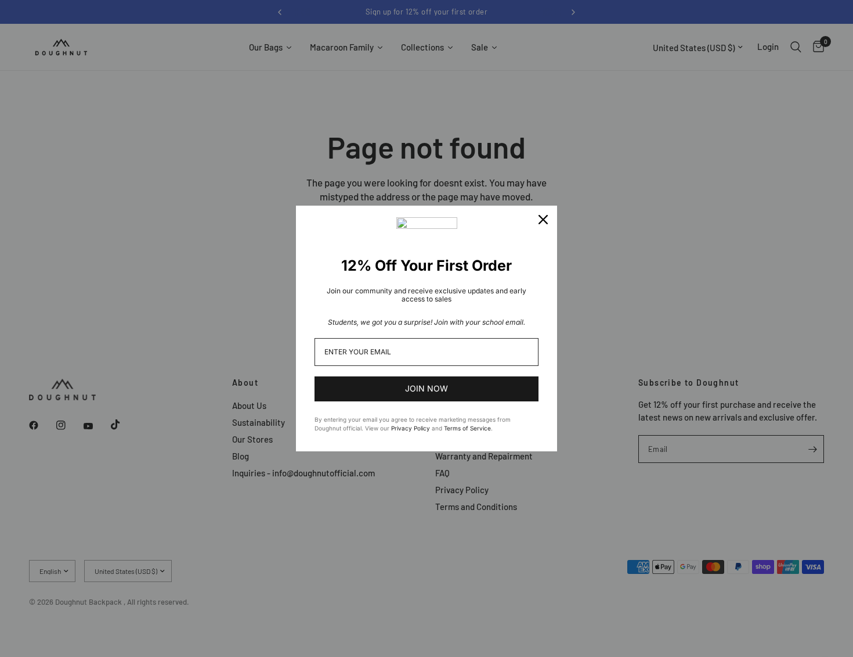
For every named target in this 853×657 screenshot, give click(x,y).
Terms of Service (467, 428)
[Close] (543, 220)
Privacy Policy (410, 428)
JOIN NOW (426, 388)
